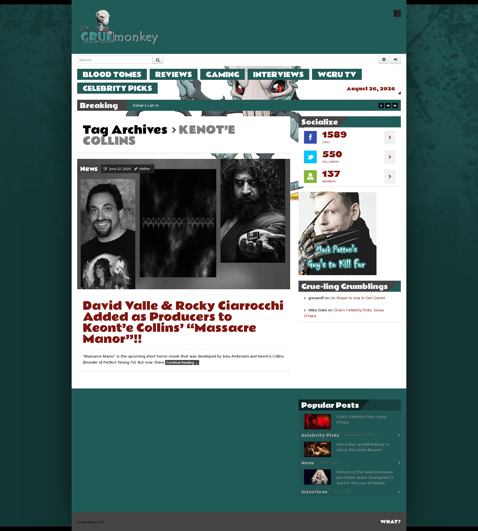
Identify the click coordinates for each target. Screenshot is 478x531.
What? (390, 521)
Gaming (222, 74)
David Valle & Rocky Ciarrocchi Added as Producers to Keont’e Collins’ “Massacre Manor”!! (183, 322)
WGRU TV (337, 74)
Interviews (278, 74)
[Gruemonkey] (119, 26)
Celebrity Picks (117, 88)
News (89, 169)
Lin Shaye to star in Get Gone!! (357, 298)
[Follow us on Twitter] (397, 13)
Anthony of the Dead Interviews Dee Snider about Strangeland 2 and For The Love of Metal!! (364, 477)
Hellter (144, 169)
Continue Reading (182, 362)
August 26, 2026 (371, 89)
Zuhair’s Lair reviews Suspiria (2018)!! (165, 105)
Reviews (173, 74)
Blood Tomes (112, 74)
